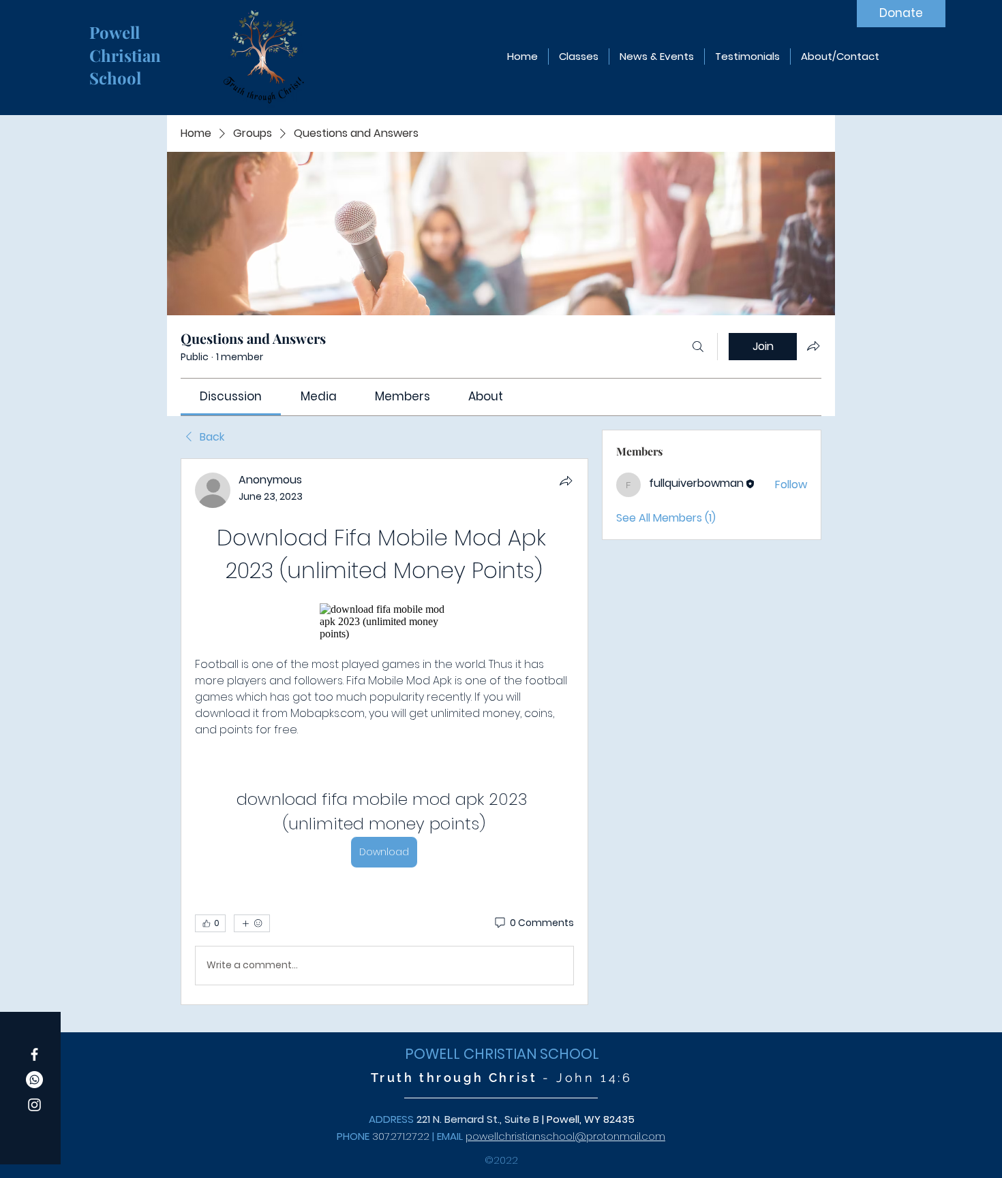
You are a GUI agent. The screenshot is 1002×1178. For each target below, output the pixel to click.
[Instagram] (34, 1104)
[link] (231, 396)
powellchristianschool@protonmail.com (565, 1136)
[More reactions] (252, 923)
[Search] (698, 346)
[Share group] (813, 346)
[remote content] (384, 621)
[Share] (566, 481)
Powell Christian (127, 43)
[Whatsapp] (34, 1079)
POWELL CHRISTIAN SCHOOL (502, 1054)
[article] (384, 731)
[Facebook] (34, 1054)
